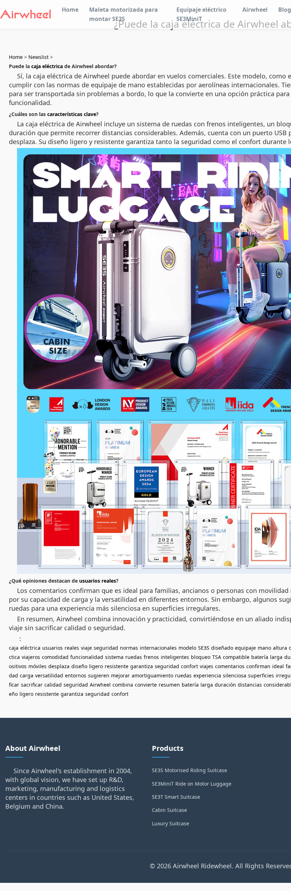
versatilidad (49, 675)
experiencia (207, 675)
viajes (206, 666)
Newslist (38, 57)
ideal (278, 666)
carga (26, 675)
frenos (151, 657)
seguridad (106, 647)
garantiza (141, 666)
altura (280, 647)
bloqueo (200, 657)
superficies (261, 675)
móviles (37, 666)
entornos (75, 675)
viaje (86, 647)
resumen (169, 684)
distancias (250, 684)
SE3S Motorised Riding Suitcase (189, 770)
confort (189, 666)
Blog (284, 9)
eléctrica (30, 647)
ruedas (133, 657)
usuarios (52, 647)
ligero (96, 666)
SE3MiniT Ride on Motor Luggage (191, 783)
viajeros (31, 657)
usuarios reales (97, 580)
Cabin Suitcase (169, 810)
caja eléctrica (47, 66)
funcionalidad (86, 657)
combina (122, 684)
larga (276, 657)
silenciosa (234, 675)
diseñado (222, 647)
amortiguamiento (152, 675)
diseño (79, 666)
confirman (258, 666)
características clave (71, 114)
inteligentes (175, 657)
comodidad (55, 657)
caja (13, 647)
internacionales (158, 647)
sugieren (98, 675)
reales (72, 647)
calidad (53, 684)
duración (225, 684)
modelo (187, 647)
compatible (236, 657)
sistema (114, 657)
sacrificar (32, 684)
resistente (116, 666)
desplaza (59, 666)
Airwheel (255, 9)
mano (264, 647)
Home (70, 9)
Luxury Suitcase (170, 823)
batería (259, 657)
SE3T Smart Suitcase (176, 796)
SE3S (203, 647)
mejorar (120, 675)
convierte (146, 684)
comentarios (230, 666)
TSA (216, 657)
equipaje (245, 647)
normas (129, 647)
